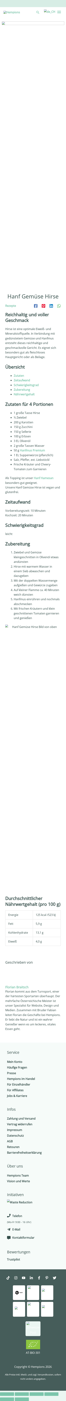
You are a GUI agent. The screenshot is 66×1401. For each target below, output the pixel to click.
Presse (11, 1073)
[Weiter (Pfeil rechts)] (22, 1399)
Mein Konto (14, 1062)
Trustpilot (13, 1259)
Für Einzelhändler (18, 1084)
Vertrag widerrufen (19, 1124)
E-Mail (16, 1229)
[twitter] (56, 1278)
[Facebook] (35, 306)
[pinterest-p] (48, 1278)
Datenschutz (15, 1136)
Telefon (17, 1216)
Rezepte (10, 306)
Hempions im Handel (21, 1079)
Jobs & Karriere (17, 1096)
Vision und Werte (18, 1181)
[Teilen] (22, 1394)
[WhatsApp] (59, 306)
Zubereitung (22, 390)
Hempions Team (18, 1175)
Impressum (14, 1130)
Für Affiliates (15, 1090)
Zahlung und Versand (21, 1118)
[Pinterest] (43, 306)
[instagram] (17, 1278)
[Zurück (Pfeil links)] (7, 1399)
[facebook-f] (40, 1278)
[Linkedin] (51, 306)
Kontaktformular (23, 1238)
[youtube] (25, 1278)
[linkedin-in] (33, 1278)
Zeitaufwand (22, 380)
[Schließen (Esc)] (7, 1394)
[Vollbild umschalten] (37, 1394)
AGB (10, 1141)
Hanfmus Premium (32, 450)
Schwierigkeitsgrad (26, 385)
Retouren (13, 1147)
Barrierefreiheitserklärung (24, 1153)
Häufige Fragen (17, 1067)
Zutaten (19, 376)
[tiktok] (9, 1278)
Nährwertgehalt (24, 394)
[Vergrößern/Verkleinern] (51, 1394)
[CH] (49, 11)
